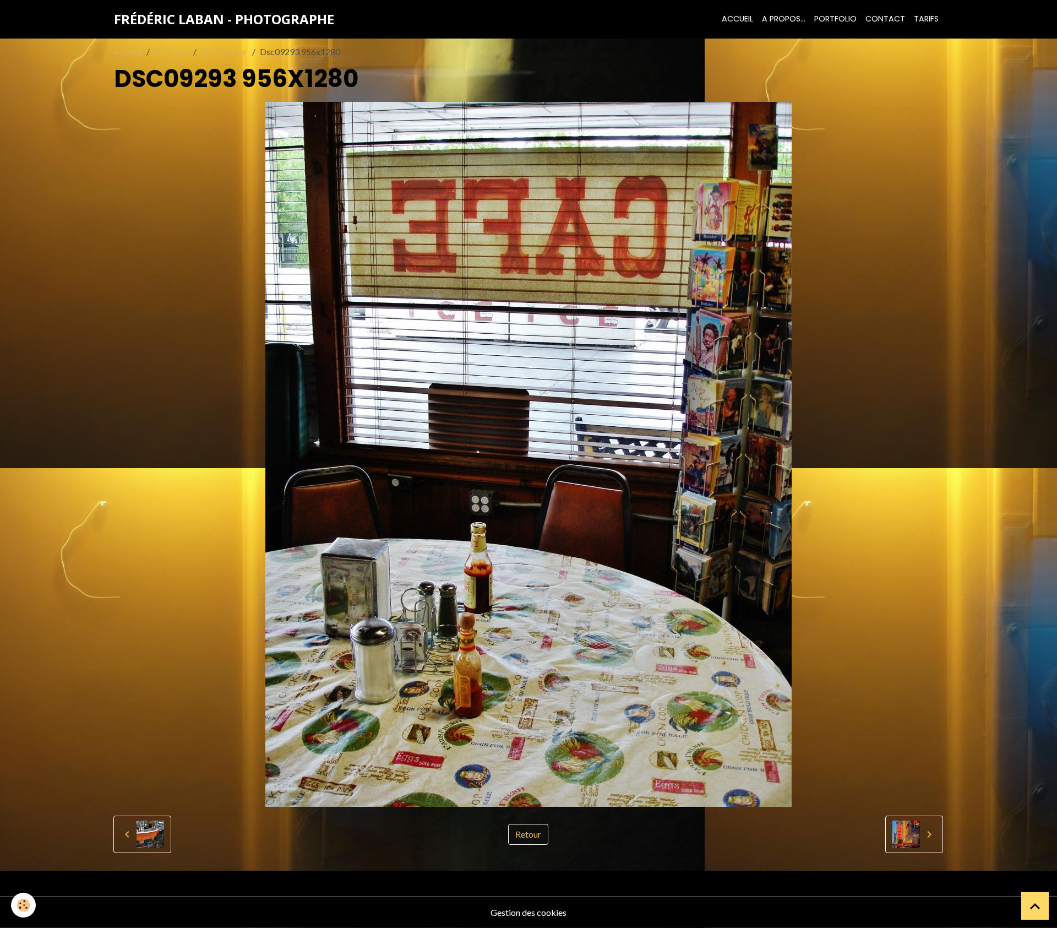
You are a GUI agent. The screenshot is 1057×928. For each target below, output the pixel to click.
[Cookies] (23, 905)
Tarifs (926, 18)
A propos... (783, 18)
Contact (885, 18)
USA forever (224, 51)
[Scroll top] (1035, 906)
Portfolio (835, 18)
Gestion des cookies (528, 912)
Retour (528, 834)
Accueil (737, 18)
